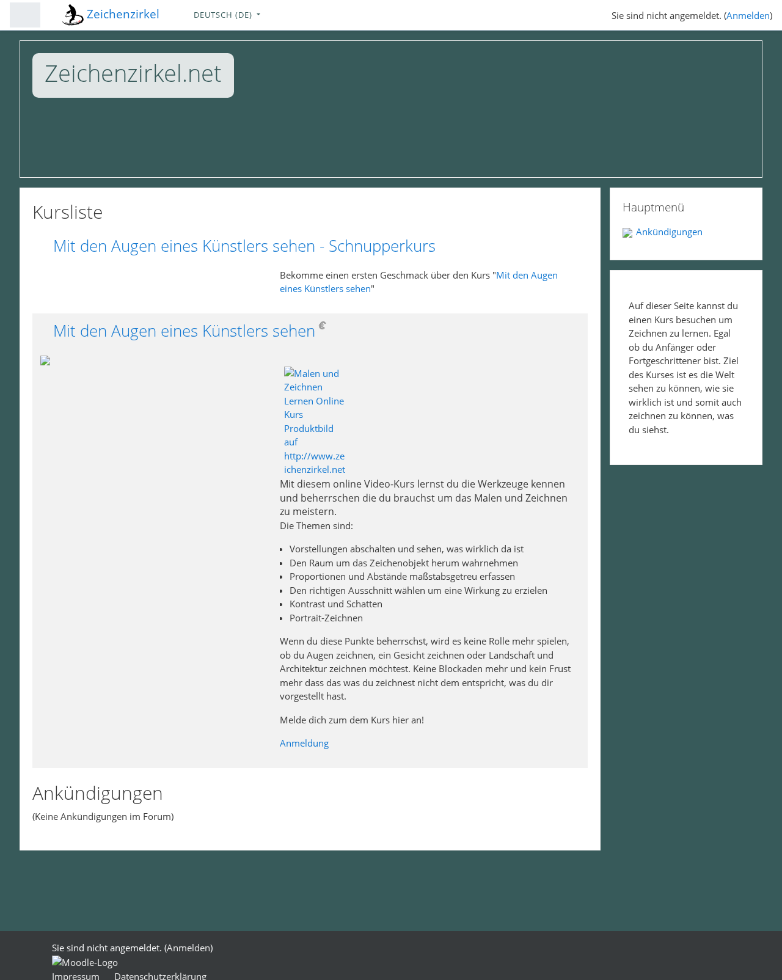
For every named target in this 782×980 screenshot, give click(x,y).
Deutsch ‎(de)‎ (224, 14)
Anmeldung (304, 743)
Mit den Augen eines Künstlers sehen (184, 331)
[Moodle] (85, 962)
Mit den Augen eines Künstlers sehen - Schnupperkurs (244, 246)
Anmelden (748, 15)
